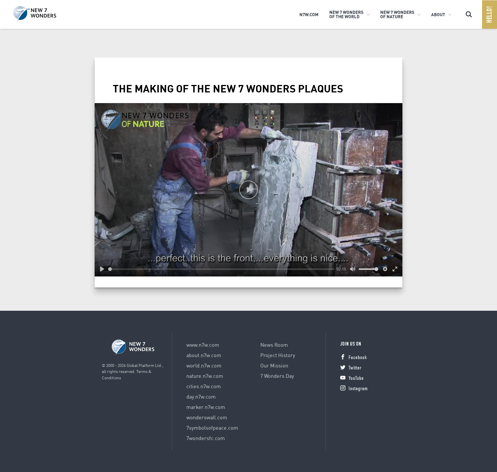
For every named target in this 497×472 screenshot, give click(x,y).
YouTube (356, 378)
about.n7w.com (203, 355)
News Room (274, 344)
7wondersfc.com (205, 438)
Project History (277, 355)
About (438, 14)
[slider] (221, 269)
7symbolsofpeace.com (212, 427)
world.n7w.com (203, 365)
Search (468, 12)
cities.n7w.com (203, 386)
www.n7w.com (202, 344)
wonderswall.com (206, 417)
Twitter (355, 368)
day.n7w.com (201, 396)
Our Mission (274, 365)
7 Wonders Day (277, 375)
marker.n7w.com (205, 406)
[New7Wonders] (43, 14)
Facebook (358, 358)
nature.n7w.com (204, 375)
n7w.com (308, 14)
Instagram (358, 389)
